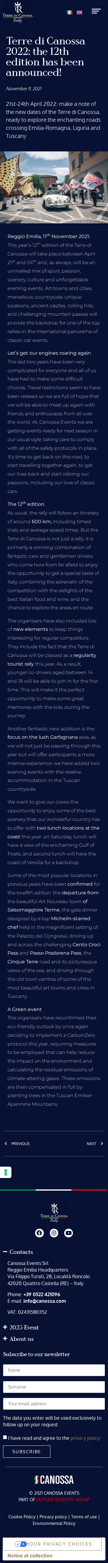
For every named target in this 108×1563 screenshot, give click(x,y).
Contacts (21, 1252)
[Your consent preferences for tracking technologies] (5, 1172)
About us (22, 1339)
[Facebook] (39, 1233)
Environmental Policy (54, 1523)
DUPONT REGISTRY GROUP (62, 1499)
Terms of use (84, 1517)
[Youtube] (68, 1233)
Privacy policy (53, 1517)
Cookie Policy (21, 1517)
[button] (54, 1252)
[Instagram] (54, 1233)
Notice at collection (30, 1556)
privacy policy (85, 1438)
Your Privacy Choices (59, 1544)
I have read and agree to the (54, 1438)
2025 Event (24, 1327)
